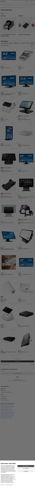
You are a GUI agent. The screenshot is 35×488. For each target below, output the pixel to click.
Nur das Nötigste (26, 468)
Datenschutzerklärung (9, 484)
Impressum (2, 484)
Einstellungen (26, 471)
